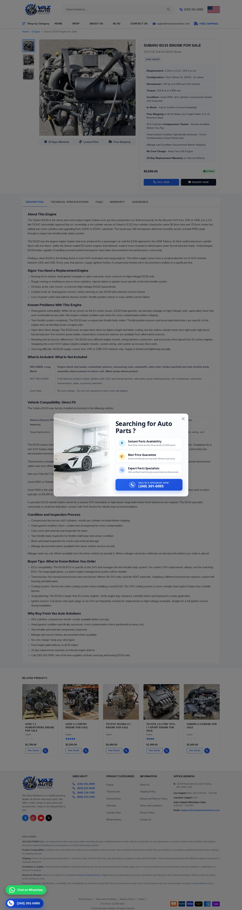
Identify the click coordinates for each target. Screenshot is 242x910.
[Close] (183, 419)
